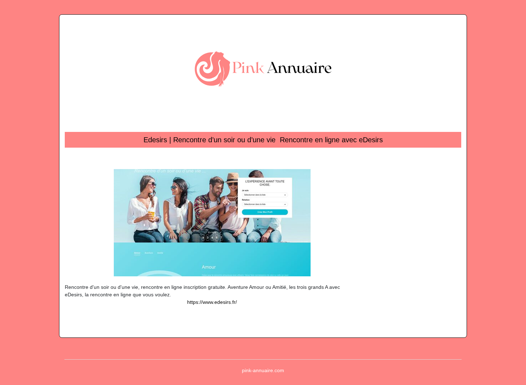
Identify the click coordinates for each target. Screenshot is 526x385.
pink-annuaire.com (263, 370)
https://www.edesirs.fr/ (212, 302)
